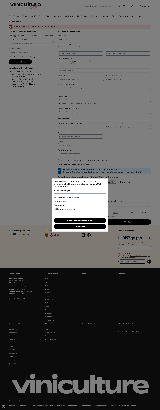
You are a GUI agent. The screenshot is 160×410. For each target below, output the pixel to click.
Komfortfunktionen (65, 209)
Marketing (61, 205)
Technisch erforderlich (67, 198)
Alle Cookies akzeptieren (80, 220)
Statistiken (61, 201)
